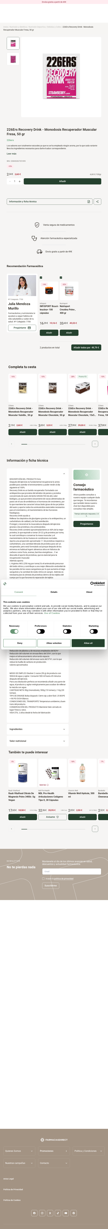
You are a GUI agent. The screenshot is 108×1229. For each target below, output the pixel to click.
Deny (19, 643)
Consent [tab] (18, 592)
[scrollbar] (53, 444)
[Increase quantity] (19, 181)
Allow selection (54, 643)
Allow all (88, 643)
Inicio (5, 27)
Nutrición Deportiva (37, 27)
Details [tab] (54, 592)
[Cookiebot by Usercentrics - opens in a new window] (92, 584)
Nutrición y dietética (18, 27)
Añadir (49, 333)
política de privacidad (63, 879)
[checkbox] (41, 277)
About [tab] (89, 592)
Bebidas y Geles (54, 27)
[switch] (41, 631)
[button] (54, 1151)
